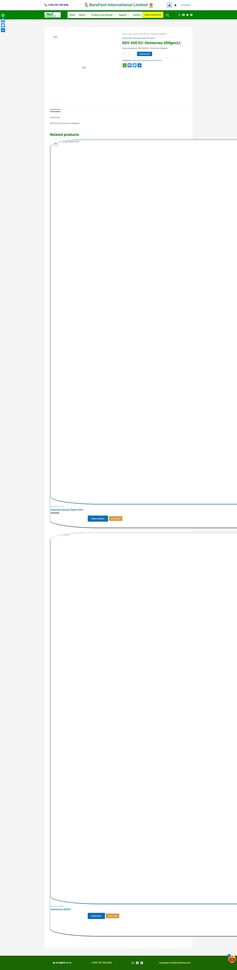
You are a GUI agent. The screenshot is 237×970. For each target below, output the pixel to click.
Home (72, 15)
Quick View (115, 519)
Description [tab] (55, 111)
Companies (186, 5)
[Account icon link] (175, 5)
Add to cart (144, 54)
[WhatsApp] (179, 15)
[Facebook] (183, 15)
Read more (96, 916)
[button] (86, 15)
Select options (97, 518)
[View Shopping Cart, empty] (169, 5)
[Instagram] (191, 15)
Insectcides (133, 34)
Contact (137, 15)
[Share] (2, 30)
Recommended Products (144, 38)
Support (123, 15)
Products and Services (102, 15)
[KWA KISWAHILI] (153, 15)
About (82, 15)
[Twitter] (187, 15)
